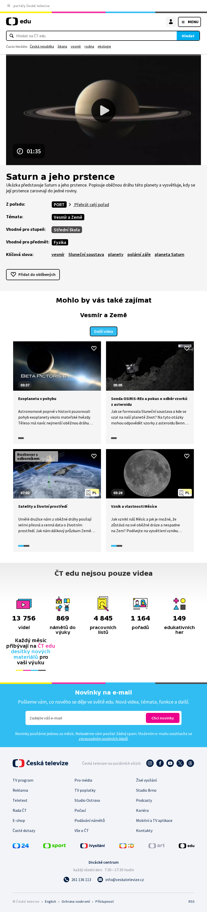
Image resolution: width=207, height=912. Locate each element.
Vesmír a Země (68, 217)
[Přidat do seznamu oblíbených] (94, 348)
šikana (62, 46)
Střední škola (67, 230)
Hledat (188, 35)
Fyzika (60, 242)
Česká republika (42, 46)
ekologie (104, 46)
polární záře (139, 254)
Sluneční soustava (86, 254)
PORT (59, 204)
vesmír (76, 46)
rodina (89, 46)
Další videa (103, 331)
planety (115, 254)
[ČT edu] (18, 23)
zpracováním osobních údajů (103, 738)
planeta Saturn (169, 254)
